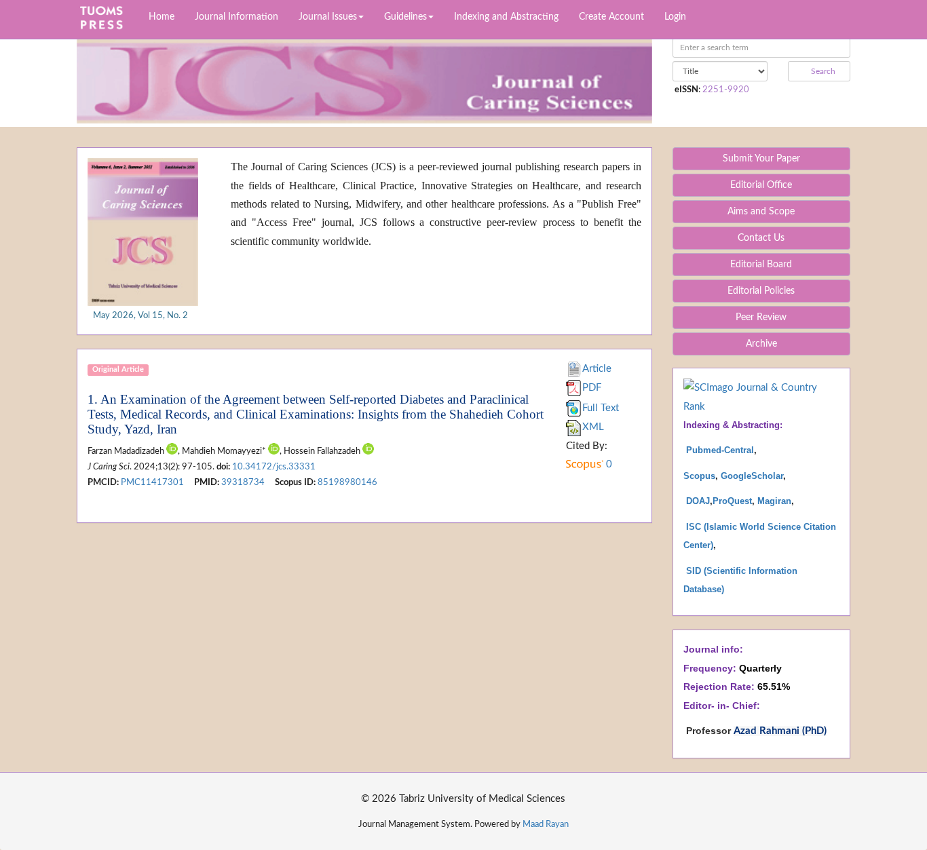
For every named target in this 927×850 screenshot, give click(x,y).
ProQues (731, 501)
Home (161, 17)
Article (596, 369)
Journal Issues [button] (328, 17)
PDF (591, 388)
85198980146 (347, 482)
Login (675, 17)
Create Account (611, 17)
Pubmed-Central (720, 450)
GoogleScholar (752, 476)
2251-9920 (725, 89)
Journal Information (236, 17)
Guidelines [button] (405, 17)
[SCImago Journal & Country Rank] (761, 396)
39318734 (243, 482)
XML (593, 427)
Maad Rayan (546, 824)
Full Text (600, 408)
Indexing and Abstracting (506, 17)
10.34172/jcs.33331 (274, 467)
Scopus (699, 476)
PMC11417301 (152, 482)
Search (822, 71)
